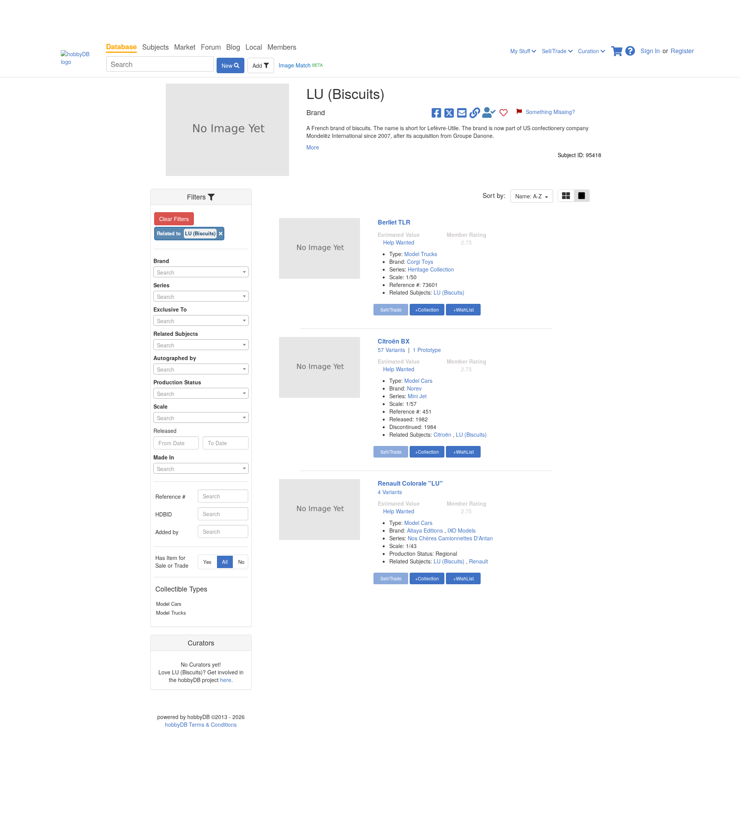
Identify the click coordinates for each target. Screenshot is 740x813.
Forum (211, 47)
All (225, 561)
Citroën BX (394, 341)
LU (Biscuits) (449, 292)
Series (161, 285)
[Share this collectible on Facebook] (436, 112)
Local (254, 47)
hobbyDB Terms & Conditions (201, 724)
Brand (161, 261)
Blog (233, 47)
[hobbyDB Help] (630, 49)
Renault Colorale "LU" (410, 483)
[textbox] (201, 272)
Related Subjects (175, 333)
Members (281, 47)
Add (258, 65)
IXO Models (461, 530)
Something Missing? (550, 112)
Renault (478, 561)
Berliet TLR (394, 222)
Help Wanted (398, 242)
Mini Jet (417, 396)
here (225, 680)
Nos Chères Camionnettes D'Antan (450, 538)
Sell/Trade (555, 51)
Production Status (177, 382)
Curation (589, 51)
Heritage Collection (431, 269)
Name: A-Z (530, 196)
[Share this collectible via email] (462, 112)
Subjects (155, 47)
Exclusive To (170, 309)
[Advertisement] (370, 19)
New (228, 65)
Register (682, 50)
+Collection (427, 309)
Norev (414, 388)
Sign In (650, 50)
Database (121, 47)
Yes (207, 561)
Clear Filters (174, 219)
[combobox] (201, 272)
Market (184, 47)
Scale (160, 406)
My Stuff (520, 51)
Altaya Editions (425, 530)
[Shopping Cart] (617, 49)
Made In (163, 457)
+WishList (463, 309)
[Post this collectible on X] (449, 112)
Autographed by (174, 358)
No (241, 561)
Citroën (442, 434)
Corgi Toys (420, 261)
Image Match (301, 65)
